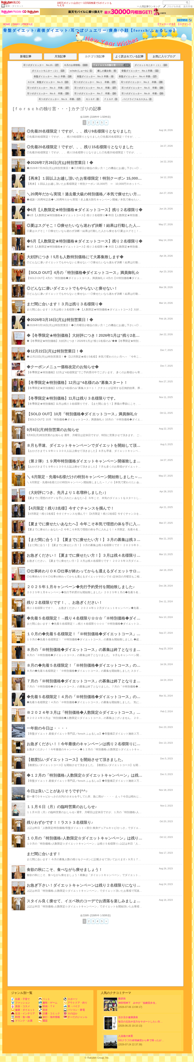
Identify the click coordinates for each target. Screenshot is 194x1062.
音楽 (45, 1009)
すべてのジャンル (77, 1017)
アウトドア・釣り (77, 1002)
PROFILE (27, 24)
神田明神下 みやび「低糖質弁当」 (138, 1002)
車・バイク (74, 1006)
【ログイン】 (184, 24)
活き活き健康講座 (128, 1017)
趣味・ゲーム (50, 1002)
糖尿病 (122, 998)
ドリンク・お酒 (23, 1020)
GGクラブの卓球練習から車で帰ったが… (141, 1040)
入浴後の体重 (125, 1036)
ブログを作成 (174, 6)
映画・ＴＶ (49, 1006)
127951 (182, 20)
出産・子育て (22, 999)
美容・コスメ (22, 1006)
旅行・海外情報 (51, 1017)
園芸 (45, 1020)
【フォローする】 (166, 24)
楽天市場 (187, 6)
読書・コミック (51, 1013)
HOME (6, 24)
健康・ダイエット (14, 6)
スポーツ (72, 999)
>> (148, 6)
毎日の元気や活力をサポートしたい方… (140, 1021)
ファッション (22, 1002)
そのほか (72, 1013)
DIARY (16, 24)
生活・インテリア (25, 1013)
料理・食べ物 (22, 1017)
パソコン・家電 (76, 1009)
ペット (46, 999)
